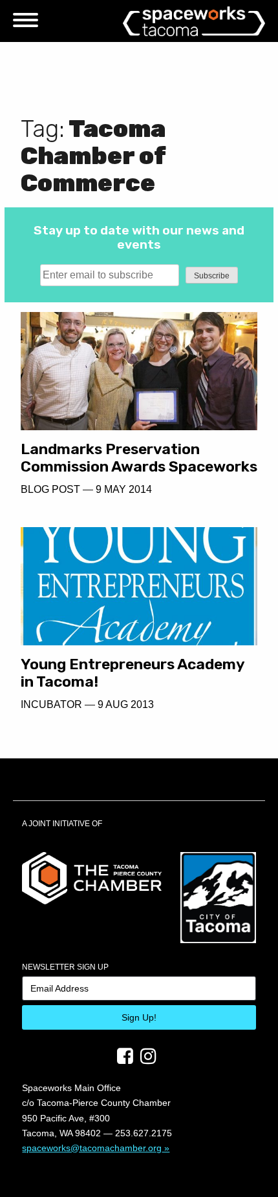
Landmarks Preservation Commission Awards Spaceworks (139, 457)
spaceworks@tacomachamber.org (92, 1148)
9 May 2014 (124, 489)
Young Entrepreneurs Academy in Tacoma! (132, 673)
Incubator (51, 704)
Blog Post (50, 489)
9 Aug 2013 (126, 704)
